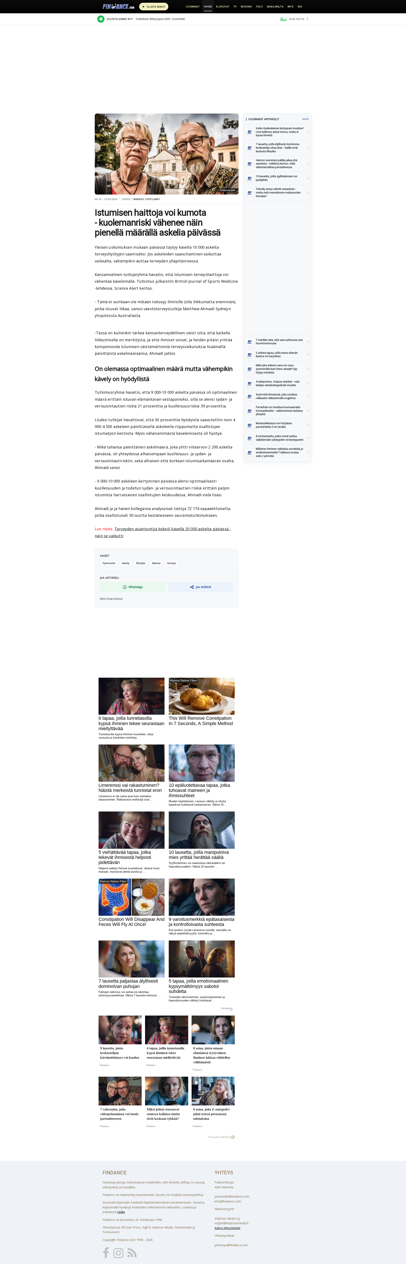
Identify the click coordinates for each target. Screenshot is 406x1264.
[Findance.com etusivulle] (118, 6)
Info (291, 6)
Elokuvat (222, 6)
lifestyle (140, 563)
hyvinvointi (109, 563)
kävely (125, 563)
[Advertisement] (277, 267)
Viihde (208, 6)
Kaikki (305, 119)
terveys (171, 563)
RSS (300, 6)
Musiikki (246, 6)
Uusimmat (193, 6)
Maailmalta (275, 6)
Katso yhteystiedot (227, 1228)
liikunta (156, 563)
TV (235, 6)
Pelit (259, 6)
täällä (121, 1212)
